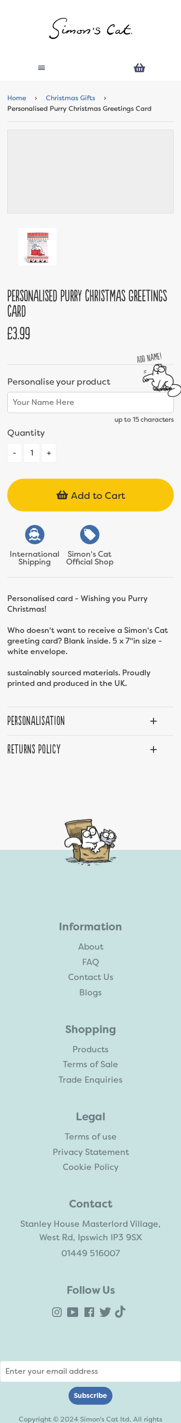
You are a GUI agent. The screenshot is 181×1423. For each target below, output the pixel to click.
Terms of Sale (90, 1064)
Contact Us (90, 977)
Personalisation (36, 721)
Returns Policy (33, 749)
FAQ (90, 962)
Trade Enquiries (90, 1080)
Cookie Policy (91, 1167)
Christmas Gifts (70, 98)
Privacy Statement (91, 1152)
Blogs (90, 992)
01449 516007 (90, 1253)
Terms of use (91, 1136)
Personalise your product (58, 381)
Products (90, 1049)
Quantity (26, 433)
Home (16, 98)
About (90, 947)
